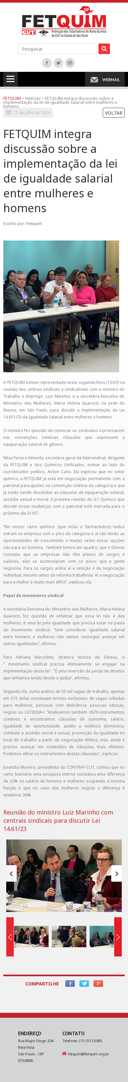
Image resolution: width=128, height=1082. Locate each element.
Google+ (98, 983)
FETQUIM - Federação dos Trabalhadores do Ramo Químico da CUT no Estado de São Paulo (64, 21)
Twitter (58, 63)
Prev (11, 873)
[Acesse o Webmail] (105, 79)
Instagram (70, 63)
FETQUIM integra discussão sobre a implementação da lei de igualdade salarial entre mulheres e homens (60, 102)
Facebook (47, 63)
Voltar (113, 113)
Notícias (33, 98)
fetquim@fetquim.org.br (88, 1053)
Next (116, 873)
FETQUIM (12, 98)
